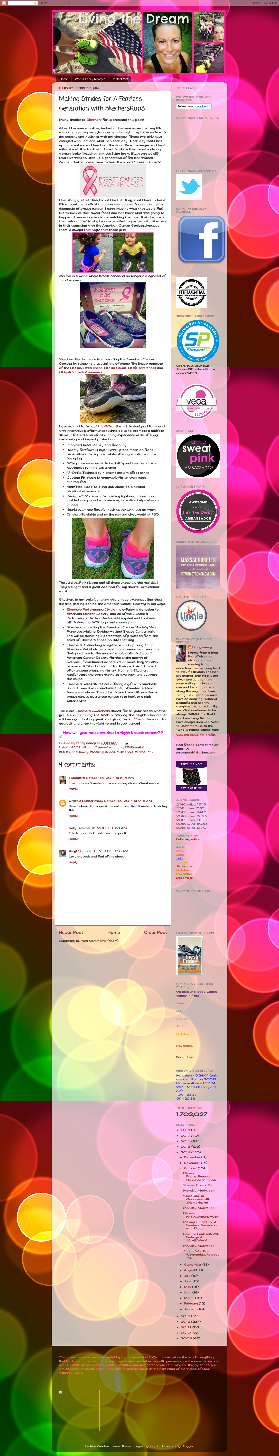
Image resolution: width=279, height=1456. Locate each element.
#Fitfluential (134, 747)
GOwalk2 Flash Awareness (81, 372)
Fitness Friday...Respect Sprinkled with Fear (199, 1176)
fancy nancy (202, 647)
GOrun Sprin (114, 368)
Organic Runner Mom (86, 800)
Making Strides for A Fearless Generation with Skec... (200, 1225)
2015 (186, 1146)
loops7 (155, 1446)
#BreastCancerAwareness (102, 747)
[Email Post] (126, 743)
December (192, 1157)
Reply (73, 788)
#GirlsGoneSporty (73, 751)
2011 (185, 1327)
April (188, 1292)
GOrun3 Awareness (86, 368)
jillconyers (77, 777)
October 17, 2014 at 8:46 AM (104, 851)
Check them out (147, 719)
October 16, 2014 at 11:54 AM (102, 828)
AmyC (74, 851)
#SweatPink (144, 751)
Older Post (155, 932)
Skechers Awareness (93, 711)
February (191, 1303)
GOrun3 (111, 426)
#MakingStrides (102, 751)
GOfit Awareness (142, 368)
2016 (186, 1141)
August (190, 1270)
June (188, 1281)
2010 (186, 1332)
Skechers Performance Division (92, 609)
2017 (186, 1135)
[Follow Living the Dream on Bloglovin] (194, 108)
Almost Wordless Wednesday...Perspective (201, 1254)
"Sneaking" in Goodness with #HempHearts (196, 1199)
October (191, 1168)
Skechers (94, 120)
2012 (186, 1321)
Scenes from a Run (198, 1185)
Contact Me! (120, 79)
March (189, 1298)
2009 (187, 1338)
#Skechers (125, 751)
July (187, 1275)
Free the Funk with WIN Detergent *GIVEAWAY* (201, 1237)
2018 (186, 1130)
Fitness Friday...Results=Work (201, 1214)
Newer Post (71, 932)
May (188, 1286)
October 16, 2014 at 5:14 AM (110, 777)
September (193, 1264)
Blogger (187, 1446)
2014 (186, 1152)
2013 (186, 1316)
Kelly (72, 828)
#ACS (76, 747)
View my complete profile (196, 734)
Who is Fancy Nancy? (90, 79)
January (191, 1309)
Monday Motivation (199, 1190)
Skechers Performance (77, 359)
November (192, 1162)
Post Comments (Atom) (99, 940)
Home (64, 79)
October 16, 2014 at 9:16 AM (128, 800)
